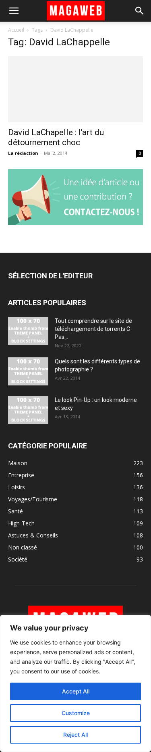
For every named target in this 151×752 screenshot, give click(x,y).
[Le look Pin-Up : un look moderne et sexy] (28, 410)
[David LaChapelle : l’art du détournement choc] (75, 89)
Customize (76, 712)
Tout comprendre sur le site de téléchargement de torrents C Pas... (93, 329)
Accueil (16, 29)
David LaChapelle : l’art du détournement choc (56, 137)
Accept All (75, 691)
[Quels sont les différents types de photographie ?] (28, 371)
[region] (75, 683)
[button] (14, 11)
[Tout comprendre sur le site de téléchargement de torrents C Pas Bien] (28, 331)
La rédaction (23, 153)
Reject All (75, 734)
